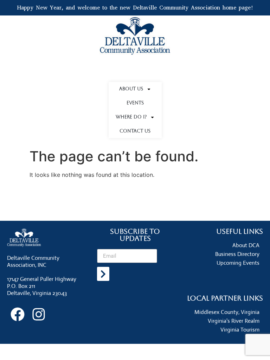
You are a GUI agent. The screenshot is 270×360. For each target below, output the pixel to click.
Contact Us (135, 131)
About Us (131, 88)
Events (135, 102)
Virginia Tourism (239, 329)
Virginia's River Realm (233, 320)
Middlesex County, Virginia (226, 312)
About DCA (245, 245)
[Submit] (103, 274)
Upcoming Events (238, 262)
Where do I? (131, 117)
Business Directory (237, 254)
